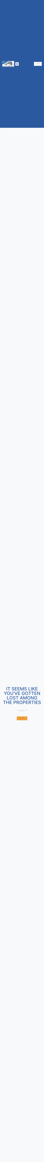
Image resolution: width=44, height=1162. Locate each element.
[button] (17, 64)
